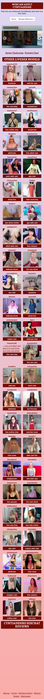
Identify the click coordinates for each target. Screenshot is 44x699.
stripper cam (12, 595)
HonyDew (32, 529)
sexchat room (32, 432)
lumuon (32, 506)
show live (12, 199)
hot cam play (12, 106)
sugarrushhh (12, 64)
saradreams (32, 389)
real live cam (32, 83)
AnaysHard (32, 250)
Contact (14, 693)
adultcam (12, 153)
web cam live (32, 455)
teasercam (32, 129)
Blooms (12, 296)
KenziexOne (12, 482)
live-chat (32, 618)
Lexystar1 (32, 273)
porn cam (32, 385)
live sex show (32, 269)
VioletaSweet (12, 552)
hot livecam (32, 409)
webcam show (12, 269)
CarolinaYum (32, 110)
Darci (32, 320)
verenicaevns (32, 203)
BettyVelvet (12, 157)
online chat (12, 618)
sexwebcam (32, 106)
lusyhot (12, 203)
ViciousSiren (12, 180)
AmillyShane (12, 506)
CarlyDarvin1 (12, 227)
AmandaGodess (32, 552)
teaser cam (11, 339)
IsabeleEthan (32, 134)
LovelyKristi (11, 389)
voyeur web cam (32, 548)
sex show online (12, 222)
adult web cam (12, 246)
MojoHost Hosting (25, 693)
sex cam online (32, 525)
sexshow (32, 292)
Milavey (32, 599)
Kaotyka (32, 87)
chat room (12, 455)
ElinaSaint (32, 64)
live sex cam (32, 362)
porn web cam (12, 176)
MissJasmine (32, 343)
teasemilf (32, 296)
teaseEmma (12, 413)
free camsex (32, 246)
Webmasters (26, 696)
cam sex (12, 385)
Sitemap (6, 693)
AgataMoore (32, 227)
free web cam (32, 478)
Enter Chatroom (15, 53)
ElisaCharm (32, 576)
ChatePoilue (12, 529)
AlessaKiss (32, 459)
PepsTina (12, 599)
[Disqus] (22, 660)
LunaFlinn (12, 366)
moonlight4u (12, 273)
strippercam (12, 478)
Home (13, 19)
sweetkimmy (32, 482)
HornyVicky (32, 366)
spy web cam (32, 222)
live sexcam (12, 502)
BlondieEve (12, 459)
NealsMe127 (12, 110)
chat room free (32, 199)
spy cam (32, 176)
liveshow (12, 83)
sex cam (12, 292)
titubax (32, 180)
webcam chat (32, 339)
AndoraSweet (12, 320)
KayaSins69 (12, 343)
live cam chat (11, 354)
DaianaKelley (32, 413)
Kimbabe (12, 436)
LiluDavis (12, 134)
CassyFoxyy (32, 157)
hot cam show (32, 502)
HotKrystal (12, 576)
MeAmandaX (12, 87)
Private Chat (32, 53)
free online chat (11, 129)
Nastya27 (12, 250)
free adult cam (32, 153)
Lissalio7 (32, 436)
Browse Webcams (26, 19)
